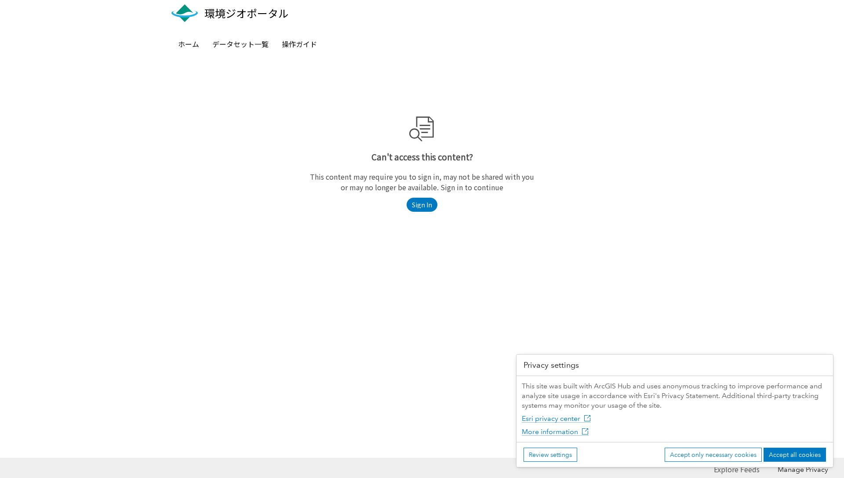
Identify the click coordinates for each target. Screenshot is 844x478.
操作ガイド (299, 44)
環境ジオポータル (246, 13)
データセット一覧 (240, 44)
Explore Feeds (737, 469)
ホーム (188, 44)
